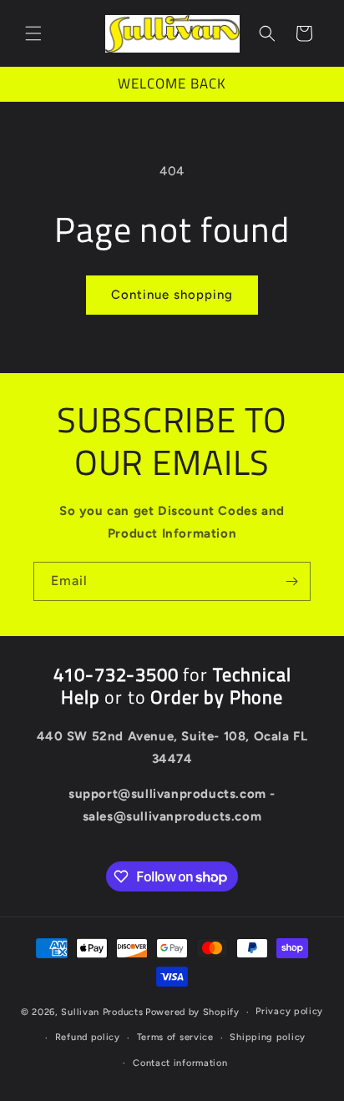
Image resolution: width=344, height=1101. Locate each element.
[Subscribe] (291, 581)
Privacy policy (289, 1011)
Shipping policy (268, 1037)
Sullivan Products (102, 1012)
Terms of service (175, 1037)
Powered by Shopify (192, 1012)
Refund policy (87, 1037)
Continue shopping (172, 294)
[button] (33, 33)
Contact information (180, 1063)
